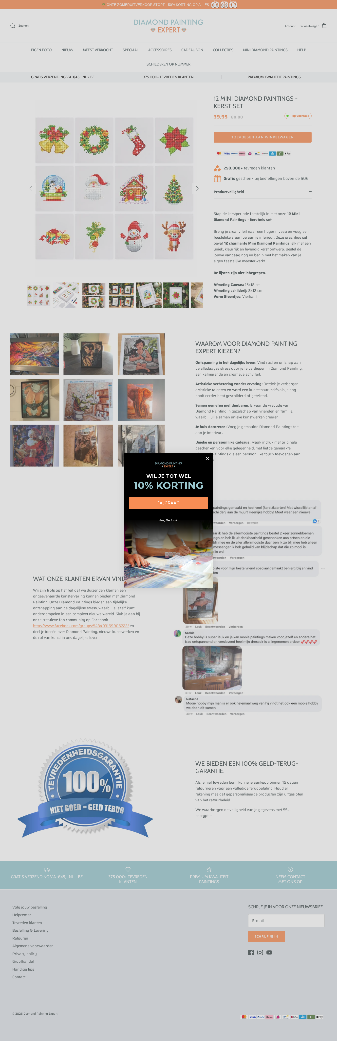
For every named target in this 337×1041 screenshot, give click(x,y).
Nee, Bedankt (168, 520)
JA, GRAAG (168, 503)
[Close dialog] (207, 458)
